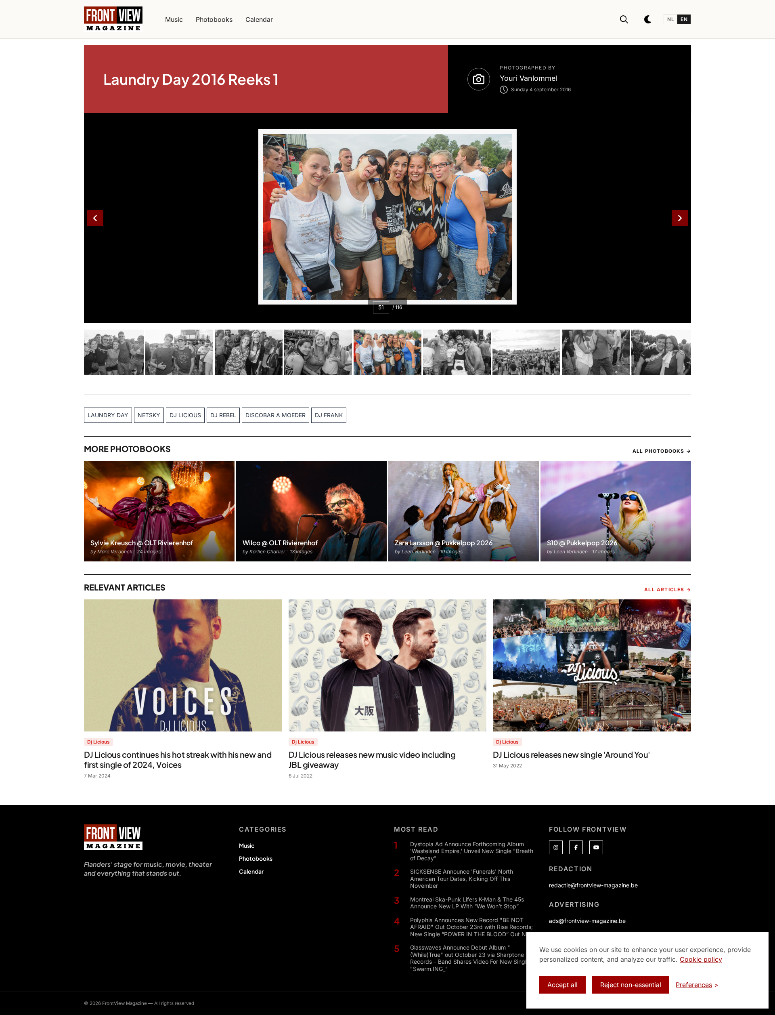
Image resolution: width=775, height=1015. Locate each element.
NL (670, 19)
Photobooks (255, 858)
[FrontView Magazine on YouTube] (596, 847)
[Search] (624, 19)
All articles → (667, 589)
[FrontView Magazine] (113, 837)
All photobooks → (662, 451)
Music (246, 845)
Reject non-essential (630, 985)
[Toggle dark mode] (648, 19)
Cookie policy (701, 959)
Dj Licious (98, 742)
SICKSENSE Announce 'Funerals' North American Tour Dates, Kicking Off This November (461, 878)
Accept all (562, 985)
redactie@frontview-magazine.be (593, 885)
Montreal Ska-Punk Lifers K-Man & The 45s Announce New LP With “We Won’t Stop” (467, 903)
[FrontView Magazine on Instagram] (556, 847)
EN (684, 19)
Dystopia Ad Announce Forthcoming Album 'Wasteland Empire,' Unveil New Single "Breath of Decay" (471, 851)
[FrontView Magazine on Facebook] (576, 847)
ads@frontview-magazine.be (587, 920)
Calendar (251, 871)
